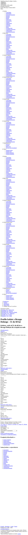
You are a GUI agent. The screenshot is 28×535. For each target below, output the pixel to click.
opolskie (8, 22)
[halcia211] (4, 330)
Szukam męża (6, 441)
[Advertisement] (14, 484)
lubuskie (8, 17)
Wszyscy (8, 144)
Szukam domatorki (10, 154)
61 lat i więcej (4, 425)
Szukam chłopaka (7, 439)
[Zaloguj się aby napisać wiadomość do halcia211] (2, 336)
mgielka (2, 370)
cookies (19, 533)
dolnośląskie (8, 13)
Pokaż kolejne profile (5, 419)
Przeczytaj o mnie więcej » (6, 368)
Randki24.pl (6, 301)
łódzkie (7, 18)
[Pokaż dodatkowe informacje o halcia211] (1, 336)
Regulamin (7, 526)
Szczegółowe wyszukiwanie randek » (9, 434)
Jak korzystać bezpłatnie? (11, 147)
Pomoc (15, 526)
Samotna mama (9, 150)
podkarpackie (9, 23)
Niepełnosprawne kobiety (8, 443)
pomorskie (8, 25)
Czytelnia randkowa (5, 529)
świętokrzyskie (9, 28)
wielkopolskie (9, 30)
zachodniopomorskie (10, 31)
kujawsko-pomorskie (10, 14)
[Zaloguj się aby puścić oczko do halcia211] (3, 336)
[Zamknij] (1, 412)
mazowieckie (9, 21)
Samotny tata (9, 151)
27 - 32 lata (8, 424)
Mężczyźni (8, 146)
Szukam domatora (10, 152)
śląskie (7, 27)
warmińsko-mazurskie (10, 29)
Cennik (11, 526)
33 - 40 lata (13, 424)
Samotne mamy (6, 444)
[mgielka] (4, 369)
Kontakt (2, 526)
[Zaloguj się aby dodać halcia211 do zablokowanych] (5, 336)
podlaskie (8, 24)
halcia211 (3, 331)
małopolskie (8, 19)
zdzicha (2, 407)
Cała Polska (8, 12)
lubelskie (8, 16)
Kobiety (7, 145)
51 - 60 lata (24, 424)
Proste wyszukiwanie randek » (7, 433)
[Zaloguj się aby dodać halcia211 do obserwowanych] (4, 336)
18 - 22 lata (3, 424)
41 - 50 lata (19, 424)
